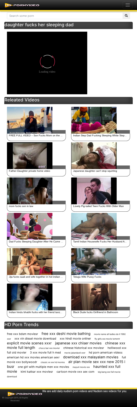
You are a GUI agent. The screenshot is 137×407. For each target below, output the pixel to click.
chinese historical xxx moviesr (83, 348)
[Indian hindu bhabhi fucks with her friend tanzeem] (36, 297)
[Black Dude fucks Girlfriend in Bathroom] (100, 297)
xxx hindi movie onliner (75, 338)
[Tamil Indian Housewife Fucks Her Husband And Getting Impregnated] (100, 226)
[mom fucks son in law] (36, 190)
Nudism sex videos (105, 391)
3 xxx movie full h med (45, 352)
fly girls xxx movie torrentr (107, 338)
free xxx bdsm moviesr (22, 334)
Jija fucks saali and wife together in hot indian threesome (41, 276)
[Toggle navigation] (128, 5)
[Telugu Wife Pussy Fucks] (100, 261)
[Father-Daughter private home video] (36, 155)
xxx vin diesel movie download (35, 338)
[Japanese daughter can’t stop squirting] (100, 155)
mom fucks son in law (21, 206)
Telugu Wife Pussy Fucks (87, 276)
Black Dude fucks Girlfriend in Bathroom (95, 312)
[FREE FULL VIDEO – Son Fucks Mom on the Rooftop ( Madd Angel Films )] (36, 120)
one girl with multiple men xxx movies (43, 367)
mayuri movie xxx (81, 367)
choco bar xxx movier (49, 348)
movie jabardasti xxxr (74, 352)
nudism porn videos (75, 391)
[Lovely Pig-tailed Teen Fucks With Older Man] (100, 190)
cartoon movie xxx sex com (75, 371)
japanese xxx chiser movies (78, 343)
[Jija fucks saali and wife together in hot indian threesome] (36, 261)
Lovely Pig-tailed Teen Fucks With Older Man (98, 206)
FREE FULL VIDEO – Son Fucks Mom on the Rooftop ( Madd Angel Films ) (51, 135)
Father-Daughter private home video (29, 170)
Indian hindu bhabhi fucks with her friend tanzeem (37, 312)
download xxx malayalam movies (90, 357)
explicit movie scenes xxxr (29, 343)
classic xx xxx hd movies (53, 362)
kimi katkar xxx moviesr (37, 371)
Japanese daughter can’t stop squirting (95, 170)
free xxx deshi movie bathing (66, 334)
